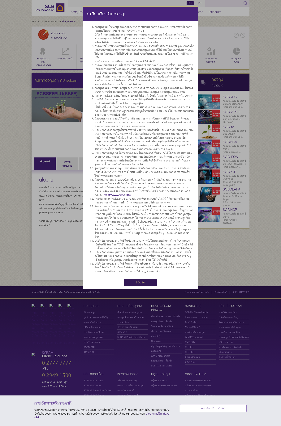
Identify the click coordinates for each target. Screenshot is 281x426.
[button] (140, 282)
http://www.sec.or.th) (117, 195)
